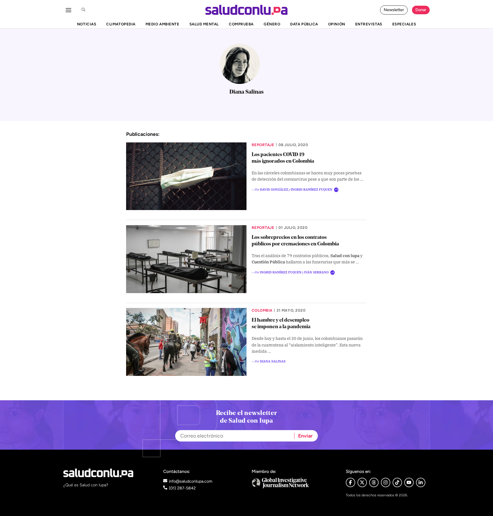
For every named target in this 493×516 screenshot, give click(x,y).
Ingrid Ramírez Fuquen (311, 189)
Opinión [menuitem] (336, 24)
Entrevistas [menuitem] (368, 24)
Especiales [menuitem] (404, 24)
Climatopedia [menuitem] (120, 24)
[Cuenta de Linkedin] (420, 482)
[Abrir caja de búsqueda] (83, 10)
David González (274, 189)
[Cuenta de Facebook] (294, 483)
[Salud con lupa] (246, 10)
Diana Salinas (273, 361)
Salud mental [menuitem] (204, 24)
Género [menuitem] (272, 24)
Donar (420, 9)
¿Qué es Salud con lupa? (85, 484)
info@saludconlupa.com (190, 481)
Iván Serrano (316, 272)
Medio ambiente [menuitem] (162, 24)
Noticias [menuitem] (86, 24)
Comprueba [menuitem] (241, 24)
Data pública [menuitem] (304, 24)
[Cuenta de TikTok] (397, 482)
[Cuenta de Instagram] (385, 482)
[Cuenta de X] (362, 482)
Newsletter (394, 9)
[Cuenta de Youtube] (409, 482)
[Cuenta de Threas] (374, 482)
